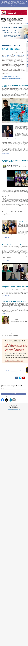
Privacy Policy (10, 409)
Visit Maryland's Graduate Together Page (10, 76)
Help (19, 409)
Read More (4, 313)
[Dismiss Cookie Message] (26, 1)
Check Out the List (5, 295)
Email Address (4, 388)
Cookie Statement (17, 5)
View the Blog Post (5, 260)
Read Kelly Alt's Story (6, 237)
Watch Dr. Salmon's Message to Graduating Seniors (12, 78)
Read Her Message (5, 153)
